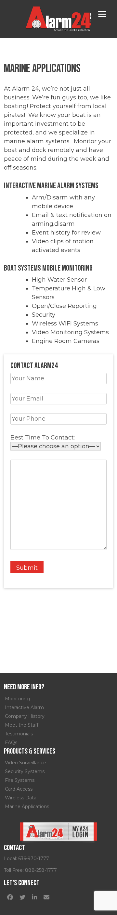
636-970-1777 (33, 858)
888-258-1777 (41, 870)
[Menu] (102, 14)
